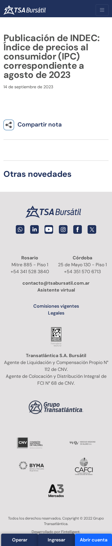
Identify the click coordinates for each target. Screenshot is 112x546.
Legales (56, 313)
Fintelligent (70, 531)
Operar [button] (19, 540)
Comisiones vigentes (56, 306)
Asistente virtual (56, 290)
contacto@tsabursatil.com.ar (56, 283)
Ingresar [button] (56, 540)
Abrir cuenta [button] (93, 540)
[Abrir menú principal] (102, 10)
